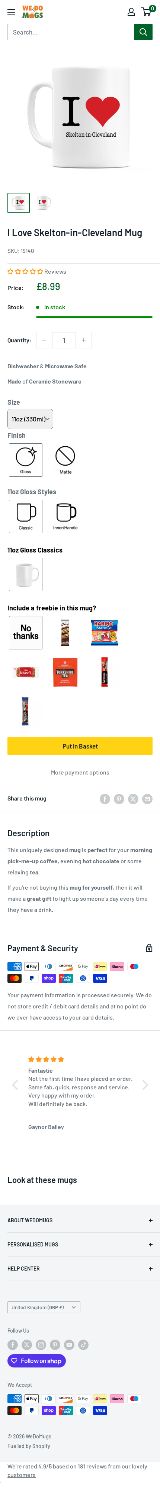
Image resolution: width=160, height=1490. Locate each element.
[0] (146, 11)
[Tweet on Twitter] (133, 798)
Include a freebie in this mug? (51, 608)
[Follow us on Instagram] (41, 1345)
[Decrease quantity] (44, 340)
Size (13, 402)
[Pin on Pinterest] (119, 798)
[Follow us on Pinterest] (55, 1345)
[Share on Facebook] (105, 798)
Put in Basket (80, 746)
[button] (25, 271)
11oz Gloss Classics (35, 550)
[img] (81, 1059)
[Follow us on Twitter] (27, 1345)
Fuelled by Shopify (28, 1446)
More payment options (80, 772)
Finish (16, 435)
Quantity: (19, 339)
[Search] (143, 32)
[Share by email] (147, 798)
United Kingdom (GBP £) (38, 1307)
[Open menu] (11, 12)
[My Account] (131, 12)
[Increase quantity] (84, 340)
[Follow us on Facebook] (12, 1345)
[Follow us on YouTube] (69, 1345)
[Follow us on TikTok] (83, 1345)
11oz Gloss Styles (31, 492)
